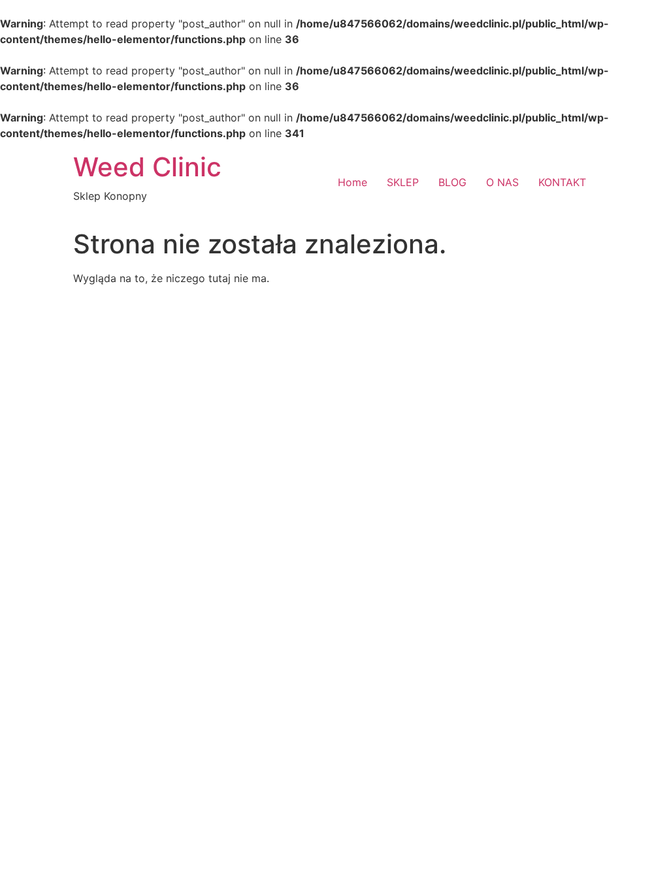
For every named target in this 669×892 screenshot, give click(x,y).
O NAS (502, 182)
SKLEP (403, 182)
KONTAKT (562, 182)
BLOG (452, 182)
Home (352, 182)
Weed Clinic (147, 167)
